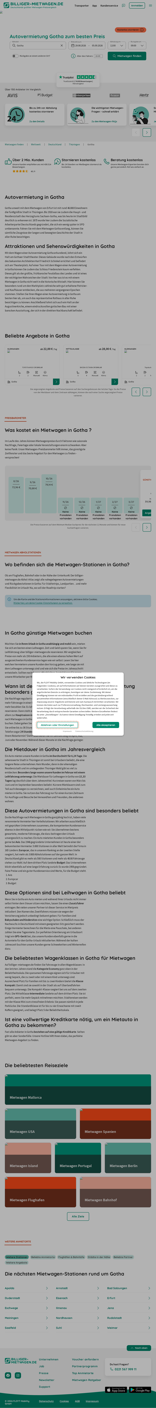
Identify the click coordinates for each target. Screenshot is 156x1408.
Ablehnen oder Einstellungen (57, 725)
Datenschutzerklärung (84, 731)
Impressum (67, 731)
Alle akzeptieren (105, 725)
